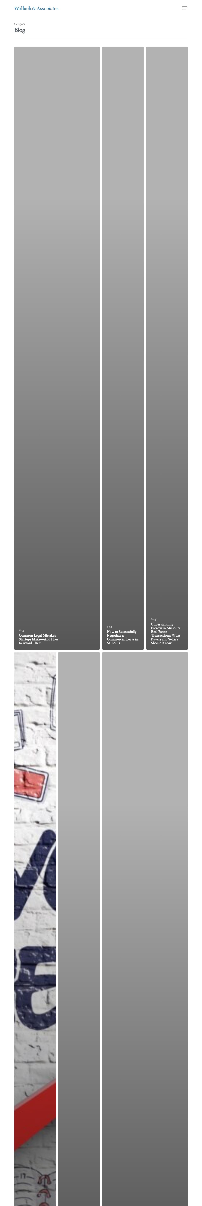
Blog (21, 630)
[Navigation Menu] (185, 7)
